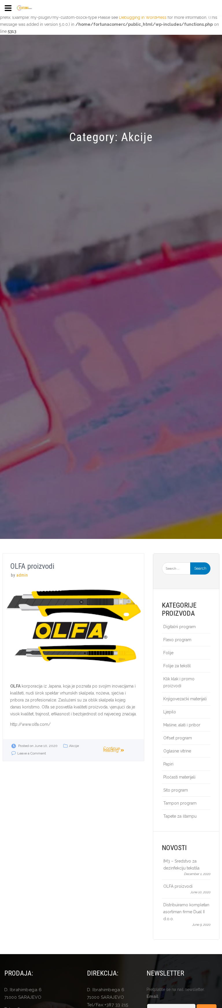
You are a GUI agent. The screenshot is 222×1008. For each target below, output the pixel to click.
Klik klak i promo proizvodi (179, 682)
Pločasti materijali (179, 777)
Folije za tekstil (177, 666)
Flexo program (177, 639)
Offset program (177, 738)
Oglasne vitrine (177, 751)
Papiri (168, 764)
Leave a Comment (31, 753)
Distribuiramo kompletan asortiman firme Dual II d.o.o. (186, 912)
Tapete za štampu (180, 816)
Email (152, 996)
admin (22, 575)
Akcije (74, 746)
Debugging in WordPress (142, 17)
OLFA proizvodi (32, 566)
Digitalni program (179, 626)
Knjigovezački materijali (185, 699)
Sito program (175, 790)
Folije (168, 652)
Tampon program (180, 803)
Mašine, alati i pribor (181, 725)
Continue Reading (111, 749)
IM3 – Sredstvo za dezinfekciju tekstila (181, 864)
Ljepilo (169, 712)
